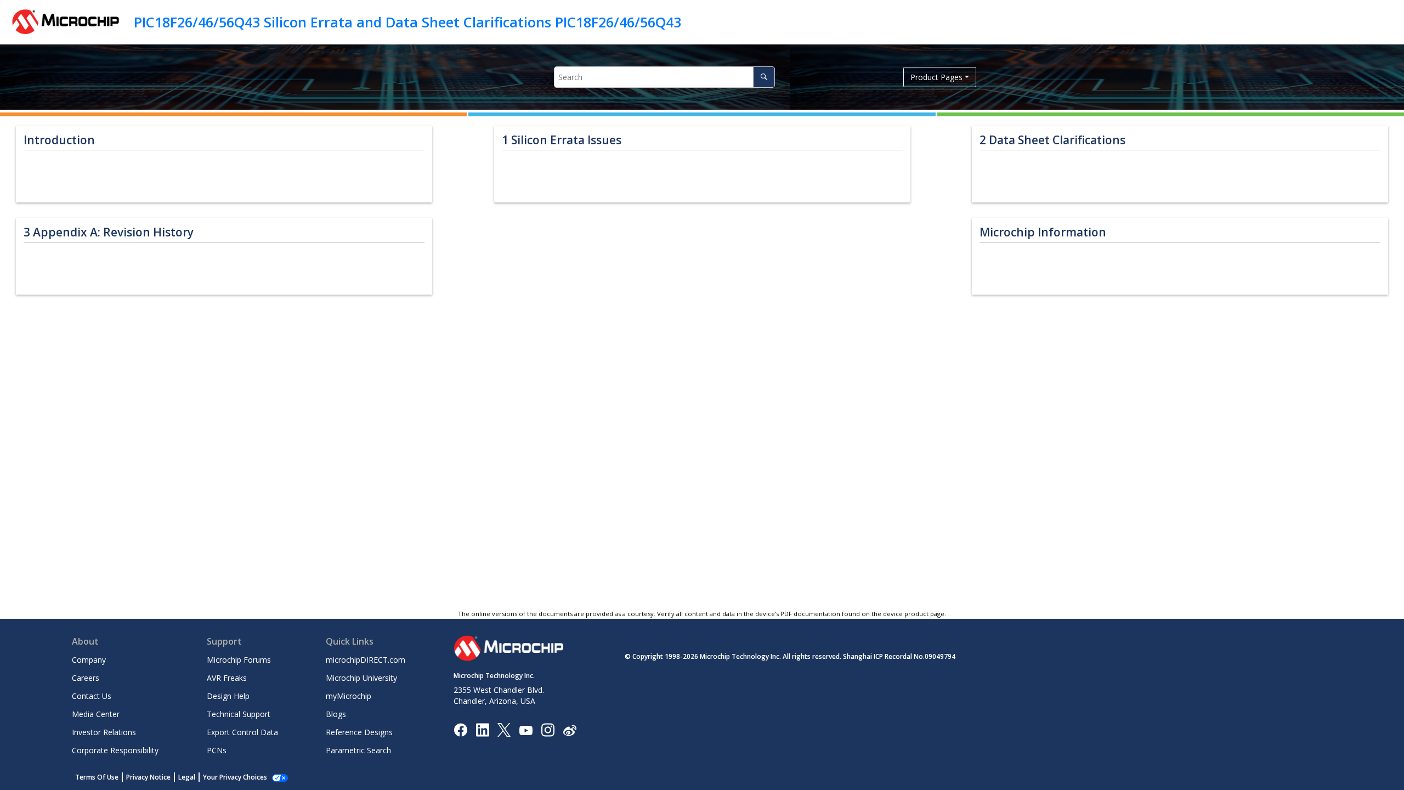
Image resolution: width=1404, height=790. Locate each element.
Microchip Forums (239, 659)
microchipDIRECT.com (365, 659)
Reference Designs (359, 732)
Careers (85, 678)
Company (89, 659)
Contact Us (91, 696)
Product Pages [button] (936, 77)
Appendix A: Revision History (109, 232)
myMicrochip (348, 696)
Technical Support (238, 714)
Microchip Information (1043, 232)
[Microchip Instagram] (547, 729)
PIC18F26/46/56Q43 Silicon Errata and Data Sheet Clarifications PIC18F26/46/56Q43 (407, 22)
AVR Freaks (227, 678)
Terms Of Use (96, 777)
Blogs (336, 714)
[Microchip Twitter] (504, 729)
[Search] (763, 77)
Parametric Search (358, 750)
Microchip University (361, 678)
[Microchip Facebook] (460, 729)
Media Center (96, 714)
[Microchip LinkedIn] (482, 729)
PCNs (217, 750)
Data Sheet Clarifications (1052, 140)
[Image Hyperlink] (526, 730)
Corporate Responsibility (115, 750)
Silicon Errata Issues (561, 140)
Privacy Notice (148, 777)
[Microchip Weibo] (569, 730)
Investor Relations (104, 732)
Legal (186, 777)
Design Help (228, 696)
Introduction (59, 140)
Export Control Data (242, 732)
